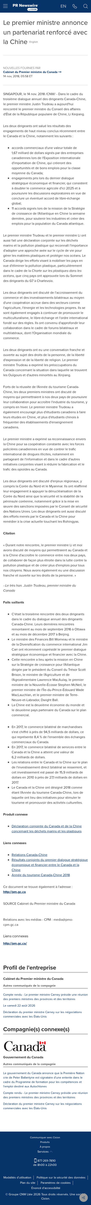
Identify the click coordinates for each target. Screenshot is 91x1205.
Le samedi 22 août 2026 (19, 1005)
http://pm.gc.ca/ (15, 943)
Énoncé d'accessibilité (45, 1188)
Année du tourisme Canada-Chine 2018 (41, 875)
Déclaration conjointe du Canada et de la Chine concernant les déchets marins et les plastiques (47, 829)
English (33, 42)
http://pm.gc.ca (14, 891)
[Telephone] (74, 6)
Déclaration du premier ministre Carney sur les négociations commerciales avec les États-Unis (42, 1014)
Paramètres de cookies (56, 1183)
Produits (45, 1142)
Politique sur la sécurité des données (61, 1177)
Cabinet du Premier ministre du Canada (33, 978)
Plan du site (27, 1183)
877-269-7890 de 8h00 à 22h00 (45, 1163)
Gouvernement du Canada (23, 1057)
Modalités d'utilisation (17, 1177)
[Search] (85, 6)
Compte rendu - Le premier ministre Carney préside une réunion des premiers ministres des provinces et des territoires (45, 996)
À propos (45, 1147)
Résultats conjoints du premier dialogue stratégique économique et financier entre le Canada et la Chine (50, 864)
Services (43, 1151)
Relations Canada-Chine (29, 854)
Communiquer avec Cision (45, 1137)
